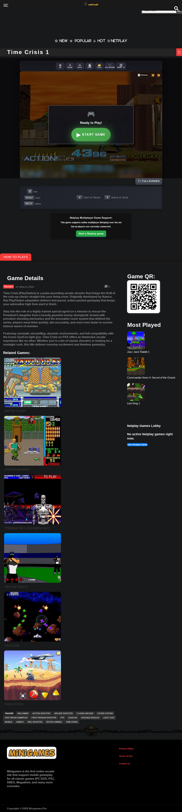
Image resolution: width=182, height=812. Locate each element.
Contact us (124, 763)
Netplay (118, 40)
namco (20, 722)
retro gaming (54, 722)
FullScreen (149, 181)
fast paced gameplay (16, 718)
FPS (62, 718)
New (63, 40)
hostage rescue (90, 718)
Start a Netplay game (91, 233)
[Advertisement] (70, 20)
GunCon (72, 718)
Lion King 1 (133, 377)
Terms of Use (126, 756)
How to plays (16, 257)
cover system (105, 713)
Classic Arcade (85, 713)
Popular (83, 40)
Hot (101, 40)
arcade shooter (63, 713)
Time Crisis (71, 722)
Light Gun (108, 718)
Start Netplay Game (137, 444)
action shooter (41, 713)
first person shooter (44, 718)
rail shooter (35, 722)
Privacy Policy (126, 748)
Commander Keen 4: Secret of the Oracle (151, 351)
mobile (8, 722)
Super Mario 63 (136, 403)
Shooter (8, 286)
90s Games (23, 713)
